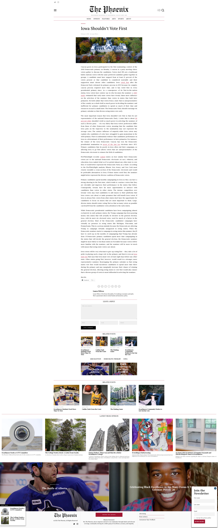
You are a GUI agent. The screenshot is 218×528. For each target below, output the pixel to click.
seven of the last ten (111, 144)
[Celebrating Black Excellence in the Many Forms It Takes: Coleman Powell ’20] (123, 369)
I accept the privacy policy (203, 518)
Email (195, 511)
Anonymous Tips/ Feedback (147, 520)
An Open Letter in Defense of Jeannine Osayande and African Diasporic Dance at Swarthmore (193, 453)
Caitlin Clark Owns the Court (101, 350)
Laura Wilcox (95, 34)
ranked (102, 157)
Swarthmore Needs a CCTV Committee (15, 453)
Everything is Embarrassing (141, 453)
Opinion (83, 23)
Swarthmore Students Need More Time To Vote (86, 352)
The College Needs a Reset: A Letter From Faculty (62, 453)
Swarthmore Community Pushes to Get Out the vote (131, 352)
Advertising (142, 513)
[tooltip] (55, 2)
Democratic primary (112, 359)
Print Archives (143, 517)
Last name (197, 504)
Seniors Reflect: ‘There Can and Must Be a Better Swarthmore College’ (105, 453)
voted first (125, 82)
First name (197, 498)
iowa (125, 359)
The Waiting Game (114, 350)
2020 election (95, 359)
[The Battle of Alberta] (95, 369)
